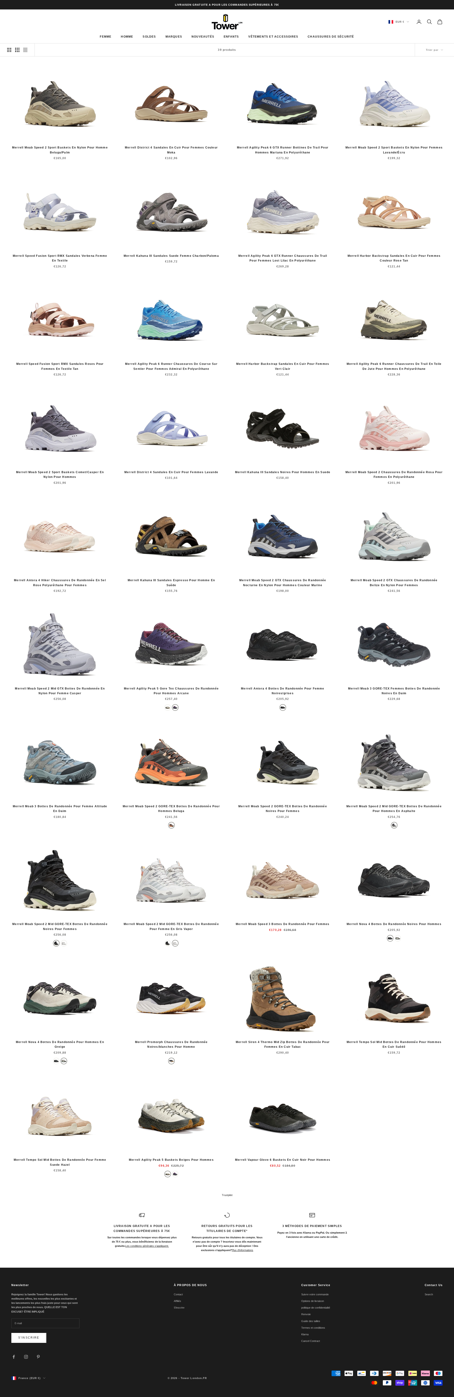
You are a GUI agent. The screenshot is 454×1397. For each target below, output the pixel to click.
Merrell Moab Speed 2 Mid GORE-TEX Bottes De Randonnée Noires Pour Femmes (60, 926)
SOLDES (149, 36)
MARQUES (174, 36)
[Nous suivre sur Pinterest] (38, 1356)
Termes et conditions (313, 1327)
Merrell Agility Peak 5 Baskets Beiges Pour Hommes (171, 1159)
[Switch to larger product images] (9, 50)
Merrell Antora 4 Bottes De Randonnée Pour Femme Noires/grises (282, 691)
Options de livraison (312, 1301)
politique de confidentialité (315, 1307)
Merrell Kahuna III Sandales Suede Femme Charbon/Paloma (171, 256)
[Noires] (56, 943)
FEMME (105, 36)
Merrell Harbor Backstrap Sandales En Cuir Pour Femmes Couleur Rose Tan (394, 258)
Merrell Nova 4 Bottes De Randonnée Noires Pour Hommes (394, 924)
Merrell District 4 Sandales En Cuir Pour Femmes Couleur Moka (171, 150)
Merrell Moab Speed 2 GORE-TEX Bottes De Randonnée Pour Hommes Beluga (171, 809)
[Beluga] (171, 825)
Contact (178, 1294)
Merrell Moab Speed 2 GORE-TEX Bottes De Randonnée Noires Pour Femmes (282, 809)
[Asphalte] (394, 825)
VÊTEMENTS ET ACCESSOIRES (273, 36)
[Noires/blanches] (171, 1061)
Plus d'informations (242, 1250)
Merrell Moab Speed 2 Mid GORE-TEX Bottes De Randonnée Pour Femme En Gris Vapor (171, 926)
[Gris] (64, 943)
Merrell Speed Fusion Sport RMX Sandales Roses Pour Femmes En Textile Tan (60, 366)
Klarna (305, 1334)
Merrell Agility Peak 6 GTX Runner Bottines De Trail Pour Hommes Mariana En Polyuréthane (282, 150)
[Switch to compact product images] (25, 50)
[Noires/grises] (282, 707)
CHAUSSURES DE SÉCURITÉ (331, 36)
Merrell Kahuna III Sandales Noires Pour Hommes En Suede (283, 472)
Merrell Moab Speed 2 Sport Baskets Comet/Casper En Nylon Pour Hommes (60, 475)
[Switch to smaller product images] (17, 50)
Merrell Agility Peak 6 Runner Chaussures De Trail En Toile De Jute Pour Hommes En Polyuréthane (394, 366)
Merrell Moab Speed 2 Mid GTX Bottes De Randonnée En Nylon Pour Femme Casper (60, 691)
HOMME (127, 36)
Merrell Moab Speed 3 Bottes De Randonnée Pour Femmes (282, 924)
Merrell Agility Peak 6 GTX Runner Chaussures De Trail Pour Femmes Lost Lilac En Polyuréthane (282, 258)
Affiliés (177, 1301)
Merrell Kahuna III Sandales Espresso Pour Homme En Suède (171, 583)
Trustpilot (227, 1195)
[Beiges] (167, 707)
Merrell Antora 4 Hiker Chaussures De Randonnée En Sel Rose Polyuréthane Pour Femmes (60, 583)
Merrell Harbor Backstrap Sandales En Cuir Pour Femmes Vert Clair (282, 366)
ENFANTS (231, 36)
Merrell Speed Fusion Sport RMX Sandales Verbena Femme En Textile (60, 258)
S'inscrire (28, 1337)
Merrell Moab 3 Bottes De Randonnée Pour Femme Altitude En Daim (60, 809)
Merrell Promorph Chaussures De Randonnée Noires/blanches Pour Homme (171, 1044)
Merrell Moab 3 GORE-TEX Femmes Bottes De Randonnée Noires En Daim (394, 691)
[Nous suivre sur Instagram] (26, 1356)
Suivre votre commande (315, 1294)
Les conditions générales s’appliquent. (147, 1245)
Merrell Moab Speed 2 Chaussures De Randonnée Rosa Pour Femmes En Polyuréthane (394, 475)
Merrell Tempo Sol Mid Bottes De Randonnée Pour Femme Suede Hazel (60, 1162)
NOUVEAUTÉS (203, 36)
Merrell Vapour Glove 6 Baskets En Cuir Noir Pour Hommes (282, 1159)
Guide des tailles (310, 1321)
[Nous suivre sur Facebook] (13, 1356)
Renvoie (306, 1314)
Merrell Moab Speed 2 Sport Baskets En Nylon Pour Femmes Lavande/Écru (394, 150)
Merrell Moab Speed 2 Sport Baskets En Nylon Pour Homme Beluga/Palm (60, 150)
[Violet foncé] (175, 707)
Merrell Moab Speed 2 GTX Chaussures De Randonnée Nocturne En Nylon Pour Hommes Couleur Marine (282, 583)
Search (429, 1294)
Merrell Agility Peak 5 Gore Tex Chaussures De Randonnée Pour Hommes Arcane (171, 691)
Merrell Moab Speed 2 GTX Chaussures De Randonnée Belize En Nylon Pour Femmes (394, 583)
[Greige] (397, 938)
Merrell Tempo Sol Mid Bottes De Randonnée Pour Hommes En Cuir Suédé (394, 1044)
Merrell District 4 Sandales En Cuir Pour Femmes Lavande (171, 472)
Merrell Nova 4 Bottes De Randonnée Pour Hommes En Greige (60, 1044)
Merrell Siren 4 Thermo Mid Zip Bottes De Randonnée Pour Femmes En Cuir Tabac (283, 1044)
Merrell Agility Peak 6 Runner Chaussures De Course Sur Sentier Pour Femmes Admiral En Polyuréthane (171, 366)
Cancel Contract (310, 1341)
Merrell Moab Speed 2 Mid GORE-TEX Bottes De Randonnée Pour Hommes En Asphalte (394, 809)
